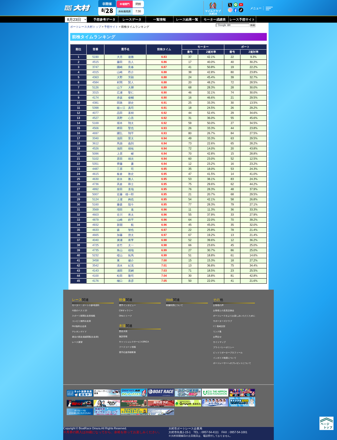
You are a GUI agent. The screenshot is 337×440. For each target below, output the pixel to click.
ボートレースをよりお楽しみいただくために (234, 316)
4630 (95, 179)
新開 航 (125, 224)
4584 (95, 82)
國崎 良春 (125, 67)
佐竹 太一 (125, 245)
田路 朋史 (125, 102)
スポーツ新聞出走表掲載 (83, 316)
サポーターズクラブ (222, 321)
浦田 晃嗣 (125, 270)
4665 (95, 235)
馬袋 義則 (125, 143)
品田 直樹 (125, 112)
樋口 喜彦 (125, 280)
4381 (95, 102)
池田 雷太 (125, 138)
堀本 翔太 (125, 123)
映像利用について (174, 305)
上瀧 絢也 (125, 199)
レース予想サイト (242, 19)
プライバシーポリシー (223, 347)
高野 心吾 (125, 117)
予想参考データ (104, 19)
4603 (95, 214)
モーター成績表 (215, 19)
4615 (95, 173)
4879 (95, 219)
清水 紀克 (125, 265)
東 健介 (125, 260)
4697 (95, 133)
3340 (95, 138)
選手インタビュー (127, 305)
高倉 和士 (125, 184)
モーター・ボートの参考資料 (85, 305)
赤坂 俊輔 (125, 97)
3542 (95, 265)
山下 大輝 (125, 87)
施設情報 (123, 336)
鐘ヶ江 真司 (125, 107)
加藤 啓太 (125, 235)
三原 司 (125, 168)
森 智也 (125, 229)
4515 (95, 62)
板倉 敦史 (125, 173)
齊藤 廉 (125, 163)
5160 (95, 204)
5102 (95, 158)
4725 (95, 245)
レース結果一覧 (187, 19)
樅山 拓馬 (125, 255)
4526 (95, 148)
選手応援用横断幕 (127, 352)
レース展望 (77, 342)
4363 (95, 77)
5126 (95, 87)
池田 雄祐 (125, 148)
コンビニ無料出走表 (81, 321)
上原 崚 (125, 153)
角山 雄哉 (125, 250)
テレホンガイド (79, 331)
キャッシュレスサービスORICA (134, 342)
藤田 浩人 (125, 62)
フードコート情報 (127, 347)
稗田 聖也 (125, 128)
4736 (95, 184)
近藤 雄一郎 (125, 194)
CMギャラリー (126, 310)
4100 (95, 275)
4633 (95, 229)
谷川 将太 (125, 214)
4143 (95, 270)
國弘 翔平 (125, 133)
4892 (95, 189)
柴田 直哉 (125, 189)
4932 (95, 224)
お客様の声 (218, 305)
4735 (95, 250)
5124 (95, 199)
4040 (95, 240)
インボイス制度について (224, 358)
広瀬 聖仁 (125, 92)
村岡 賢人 (125, 82)
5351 (95, 163)
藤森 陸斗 (125, 204)
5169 (95, 123)
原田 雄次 (125, 158)
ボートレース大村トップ (85, 26)
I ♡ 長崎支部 (219, 326)
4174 (95, 97)
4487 (95, 168)
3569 (95, 209)
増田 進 (125, 209)
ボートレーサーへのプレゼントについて (232, 363)
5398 (95, 107)
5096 (95, 153)
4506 (95, 128)
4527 (95, 117)
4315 (95, 72)
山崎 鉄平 (125, 219)
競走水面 (123, 331)
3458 (95, 260)
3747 (95, 67)
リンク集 (217, 331)
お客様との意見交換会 (223, 310)
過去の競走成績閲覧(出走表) (85, 337)
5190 (95, 56)
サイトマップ (219, 342)
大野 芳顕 (125, 77)
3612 (95, 143)
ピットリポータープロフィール (228, 352)
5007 (95, 194)
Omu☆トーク (125, 316)
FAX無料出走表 (79, 326)
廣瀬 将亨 (125, 240)
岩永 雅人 (125, 179)
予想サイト (111, 26)
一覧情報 (159, 19)
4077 (95, 112)
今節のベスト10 (79, 310)
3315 (95, 92)
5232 (95, 255)
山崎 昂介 (125, 72)
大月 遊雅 (125, 56)
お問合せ (217, 337)
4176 (95, 280)
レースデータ (132, 19)
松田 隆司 (125, 275)
